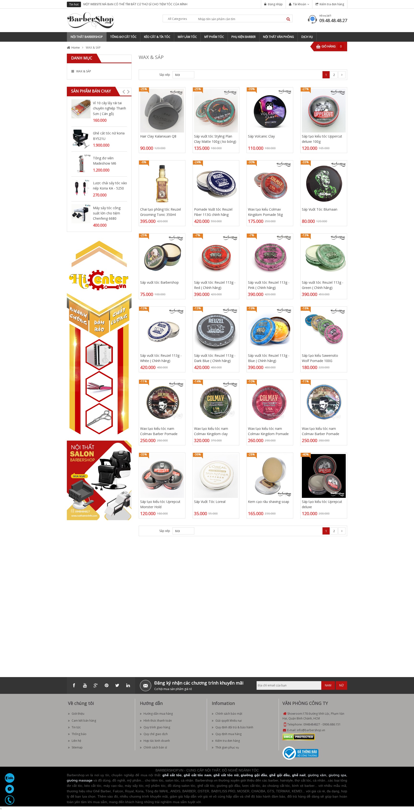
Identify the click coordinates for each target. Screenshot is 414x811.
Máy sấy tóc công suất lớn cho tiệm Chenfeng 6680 (107, 213)
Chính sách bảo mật (228, 714)
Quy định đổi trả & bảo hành (234, 727)
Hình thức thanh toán (158, 721)
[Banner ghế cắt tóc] (99, 482)
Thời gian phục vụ (227, 747)
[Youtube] (85, 685)
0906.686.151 (331, 724)
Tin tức (76, 727)
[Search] (288, 19)
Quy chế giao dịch (156, 734)
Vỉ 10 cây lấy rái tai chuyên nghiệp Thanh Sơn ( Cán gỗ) (109, 108)
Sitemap (77, 747)
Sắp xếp (164, 75)
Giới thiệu (78, 714)
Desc (197, 531)
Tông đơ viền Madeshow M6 (104, 161)
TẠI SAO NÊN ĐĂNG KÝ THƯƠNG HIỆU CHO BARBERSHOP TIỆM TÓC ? (134, 4)
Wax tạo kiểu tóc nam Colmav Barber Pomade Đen (159, 434)
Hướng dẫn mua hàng (158, 714)
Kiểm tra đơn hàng (332, 4)
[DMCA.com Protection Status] (298, 737)
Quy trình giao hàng (157, 727)
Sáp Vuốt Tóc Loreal (209, 501)
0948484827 (311, 724)
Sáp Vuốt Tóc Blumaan (319, 209)
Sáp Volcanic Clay (261, 136)
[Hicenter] (99, 340)
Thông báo (79, 734)
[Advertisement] (99, 595)
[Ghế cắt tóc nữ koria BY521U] (81, 139)
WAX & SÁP (83, 71)
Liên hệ (76, 741)
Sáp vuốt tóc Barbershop (159, 282)
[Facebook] (74, 685)
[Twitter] (117, 685)
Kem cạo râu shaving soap (268, 501)
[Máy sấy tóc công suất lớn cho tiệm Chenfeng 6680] (81, 213)
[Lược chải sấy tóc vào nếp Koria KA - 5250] (81, 188)
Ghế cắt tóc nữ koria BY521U (109, 136)
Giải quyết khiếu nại (228, 721)
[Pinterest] (106, 685)
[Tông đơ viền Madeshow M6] (81, 163)
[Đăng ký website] (300, 753)
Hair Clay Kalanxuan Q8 (158, 136)
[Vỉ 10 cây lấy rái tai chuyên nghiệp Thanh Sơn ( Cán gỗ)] (81, 108)
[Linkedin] (128, 685)
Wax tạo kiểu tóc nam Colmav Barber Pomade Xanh (320, 434)
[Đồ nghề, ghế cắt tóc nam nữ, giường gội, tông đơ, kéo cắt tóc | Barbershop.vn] (91, 20)
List (151, 74)
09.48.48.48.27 (333, 20)
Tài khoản (299, 4)
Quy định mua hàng (228, 734)
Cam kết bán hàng (84, 721)
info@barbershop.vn (311, 730)
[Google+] (95, 685)
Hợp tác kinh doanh (157, 741)
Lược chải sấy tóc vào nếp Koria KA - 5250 (110, 185)
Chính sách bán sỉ (155, 747)
